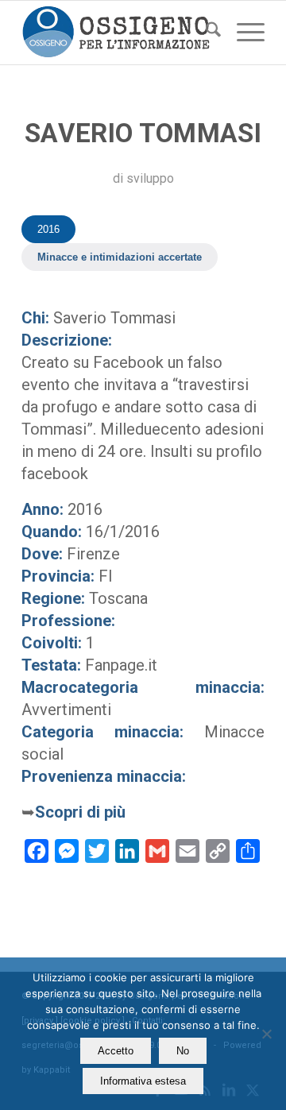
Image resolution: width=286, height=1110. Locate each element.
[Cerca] (205, 32)
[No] (266, 1034)
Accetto (115, 1051)
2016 (48, 229)
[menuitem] (205, 32)
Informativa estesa (143, 1081)
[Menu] (243, 32)
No (182, 1051)
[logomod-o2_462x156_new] (118, 32)
